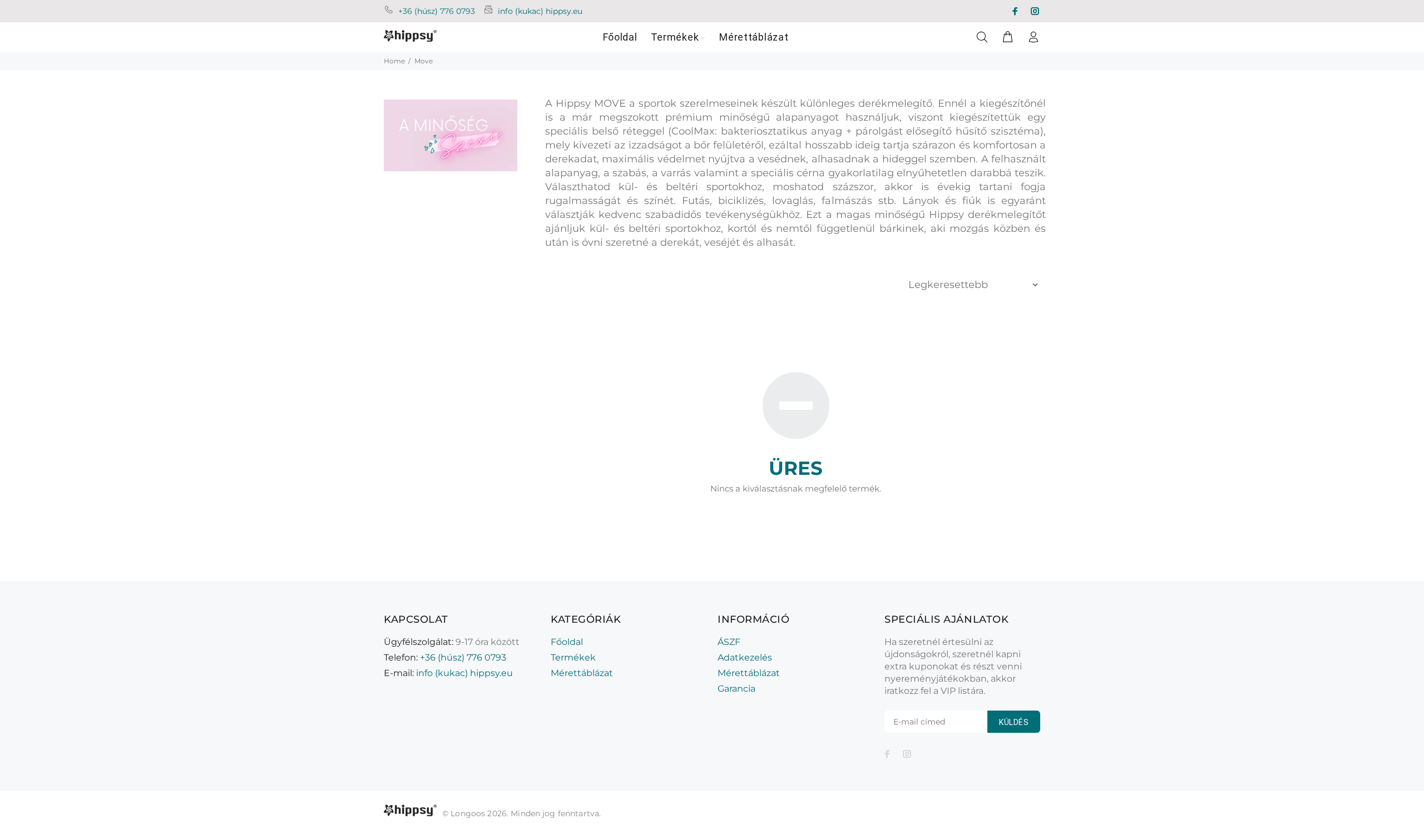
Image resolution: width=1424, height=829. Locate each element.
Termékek (573, 657)
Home (394, 61)
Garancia (736, 688)
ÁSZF (729, 642)
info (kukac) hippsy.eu (540, 11)
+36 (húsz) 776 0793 (436, 11)
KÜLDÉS (1014, 722)
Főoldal (567, 642)
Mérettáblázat (582, 673)
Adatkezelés (745, 657)
